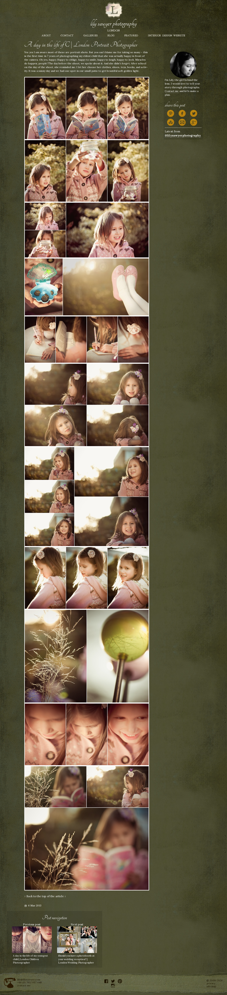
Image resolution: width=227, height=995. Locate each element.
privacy (211, 983)
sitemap (211, 986)
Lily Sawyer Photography (113, 23)
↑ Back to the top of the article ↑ (45, 896)
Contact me (172, 91)
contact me (24, 985)
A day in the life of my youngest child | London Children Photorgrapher (30, 959)
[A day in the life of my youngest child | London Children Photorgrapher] (32, 939)
